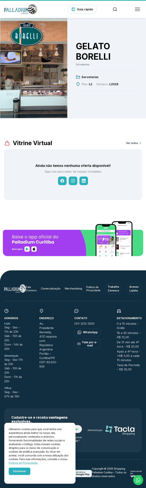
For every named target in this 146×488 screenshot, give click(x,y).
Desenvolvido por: (136, 472)
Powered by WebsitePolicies (24, 477)
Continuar (19, 471)
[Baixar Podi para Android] (80, 476)
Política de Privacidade (93, 289)
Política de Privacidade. (23, 462)
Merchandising (73, 288)
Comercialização (51, 288)
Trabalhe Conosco (113, 288)
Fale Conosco (31, 289)
